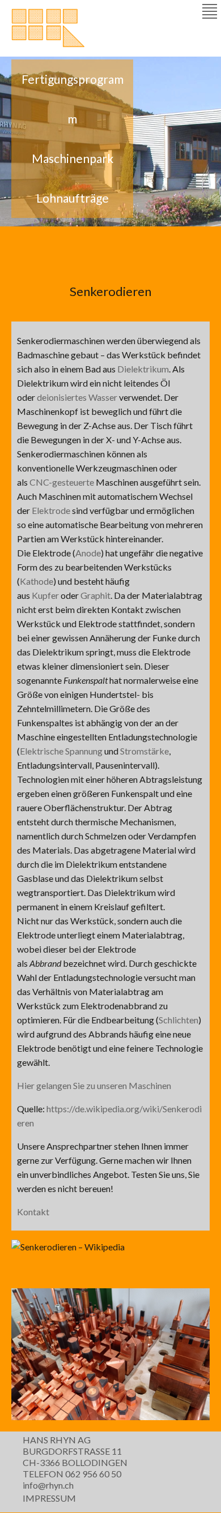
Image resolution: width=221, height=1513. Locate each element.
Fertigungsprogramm (73, 99)
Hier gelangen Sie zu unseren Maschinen (94, 1085)
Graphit (95, 595)
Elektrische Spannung (61, 750)
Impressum (49, 1498)
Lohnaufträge (72, 198)
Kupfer (45, 595)
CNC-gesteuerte (61, 482)
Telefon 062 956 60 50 (72, 1473)
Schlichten (178, 1019)
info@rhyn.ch (48, 1485)
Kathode (36, 581)
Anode (88, 552)
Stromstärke (144, 750)
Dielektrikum (143, 368)
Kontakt (33, 1211)
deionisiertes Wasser (77, 397)
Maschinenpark (72, 158)
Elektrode (51, 510)
